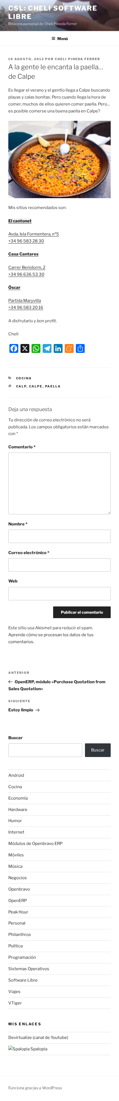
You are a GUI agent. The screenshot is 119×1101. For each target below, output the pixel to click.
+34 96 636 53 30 (26, 274)
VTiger (15, 1003)
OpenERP (17, 900)
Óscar (14, 287)
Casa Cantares (23, 254)
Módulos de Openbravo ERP (35, 843)
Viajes (14, 991)
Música (15, 866)
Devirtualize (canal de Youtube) (38, 1037)
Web (12, 581)
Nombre (17, 524)
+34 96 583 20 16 (25, 307)
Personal (16, 923)
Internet (16, 832)
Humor (15, 820)
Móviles (16, 854)
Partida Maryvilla (24, 300)
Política (15, 945)
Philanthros (19, 934)
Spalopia (38, 1048)
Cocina (24, 378)
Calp (21, 386)
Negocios (17, 877)
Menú (62, 38)
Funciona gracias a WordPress (35, 1087)
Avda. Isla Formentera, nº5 (33, 234)
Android (16, 775)
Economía (18, 798)
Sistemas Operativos (28, 968)
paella (53, 386)
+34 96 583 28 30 (26, 241)
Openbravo (19, 889)
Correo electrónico (28, 552)
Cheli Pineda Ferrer (77, 59)
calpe (36, 386)
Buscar (15, 737)
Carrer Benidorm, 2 (26, 267)
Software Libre (23, 980)
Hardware (17, 809)
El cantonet (20, 220)
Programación (22, 957)
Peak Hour (18, 912)
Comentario (21, 446)
